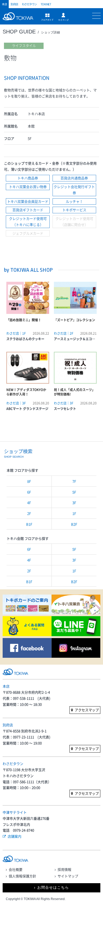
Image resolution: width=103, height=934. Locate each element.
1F (74, 513)
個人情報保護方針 (22, 875)
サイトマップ (68, 875)
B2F (74, 524)
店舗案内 (14, 836)
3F (74, 502)
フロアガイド (47, 17)
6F (29, 492)
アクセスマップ (87, 709)
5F (74, 492)
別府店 (14, 4)
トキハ (19, 19)
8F (29, 481)
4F (29, 502)
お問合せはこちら (53, 887)
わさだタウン (29, 4)
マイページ (63, 17)
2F (29, 513)
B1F (29, 524)
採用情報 (64, 869)
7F (74, 481)
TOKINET (46, 4)
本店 (4, 4)
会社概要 (15, 869)
